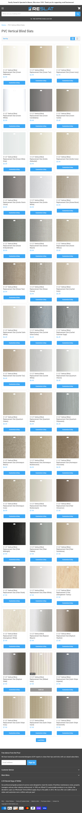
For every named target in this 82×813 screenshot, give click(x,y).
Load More (41, 740)
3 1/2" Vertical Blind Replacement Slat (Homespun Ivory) (13, 506)
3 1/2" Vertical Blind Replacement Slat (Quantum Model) (40, 419)
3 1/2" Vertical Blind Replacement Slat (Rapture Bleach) (39, 636)
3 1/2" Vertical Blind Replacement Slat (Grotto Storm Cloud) (14, 202)
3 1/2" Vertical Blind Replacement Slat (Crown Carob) (65, 116)
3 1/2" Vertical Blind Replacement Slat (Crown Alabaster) (12, 72)
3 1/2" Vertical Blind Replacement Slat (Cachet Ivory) (65, 289)
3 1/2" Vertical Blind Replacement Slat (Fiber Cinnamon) (64, 506)
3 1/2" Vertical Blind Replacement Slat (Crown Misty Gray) (14, 159)
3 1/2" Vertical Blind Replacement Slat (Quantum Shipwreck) (66, 419)
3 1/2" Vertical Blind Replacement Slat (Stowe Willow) (65, 246)
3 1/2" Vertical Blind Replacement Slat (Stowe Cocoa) (39, 289)
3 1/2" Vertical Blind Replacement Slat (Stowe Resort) (39, 246)
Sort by (5, 39)
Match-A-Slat (35, 801)
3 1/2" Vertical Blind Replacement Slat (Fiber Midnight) (11, 549)
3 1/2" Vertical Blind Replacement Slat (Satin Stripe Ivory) (14, 723)
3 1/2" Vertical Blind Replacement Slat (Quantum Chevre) (66, 376)
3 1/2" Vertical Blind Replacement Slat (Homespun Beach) (13, 462)
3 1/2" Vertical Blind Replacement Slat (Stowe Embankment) (12, 246)
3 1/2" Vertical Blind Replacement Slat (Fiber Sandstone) (64, 549)
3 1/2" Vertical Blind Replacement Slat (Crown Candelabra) (39, 116)
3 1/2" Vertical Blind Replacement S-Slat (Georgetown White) (10, 636)
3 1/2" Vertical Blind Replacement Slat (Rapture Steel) (12, 679)
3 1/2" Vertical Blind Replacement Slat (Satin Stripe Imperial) (67, 679)
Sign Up (32, 762)
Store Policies (10, 801)
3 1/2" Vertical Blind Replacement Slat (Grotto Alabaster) (39, 159)
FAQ (3, 801)
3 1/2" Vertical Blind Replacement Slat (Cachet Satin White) (14, 332)
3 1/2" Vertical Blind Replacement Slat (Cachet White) (39, 376)
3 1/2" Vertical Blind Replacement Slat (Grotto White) (39, 202)
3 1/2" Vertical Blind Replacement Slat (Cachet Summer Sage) (65, 332)
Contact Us (56, 801)
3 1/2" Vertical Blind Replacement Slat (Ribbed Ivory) (39, 679)
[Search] (77, 14)
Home (4, 25)
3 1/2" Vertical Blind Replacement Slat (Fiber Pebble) (38, 549)
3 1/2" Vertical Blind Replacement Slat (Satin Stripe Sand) (40, 723)
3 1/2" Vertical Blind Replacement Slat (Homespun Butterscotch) (40, 462)
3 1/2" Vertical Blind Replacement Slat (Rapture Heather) (65, 636)
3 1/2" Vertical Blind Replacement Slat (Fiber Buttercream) (38, 506)
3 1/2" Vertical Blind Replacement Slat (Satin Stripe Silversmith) (67, 723)
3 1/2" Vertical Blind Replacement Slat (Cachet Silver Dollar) (39, 332)
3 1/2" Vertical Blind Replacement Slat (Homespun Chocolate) (66, 462)
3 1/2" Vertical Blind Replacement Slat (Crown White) (12, 116)
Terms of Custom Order (22, 801)
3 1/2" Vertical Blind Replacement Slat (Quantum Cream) (13, 419)
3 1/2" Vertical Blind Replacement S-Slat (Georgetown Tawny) (63, 592)
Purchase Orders (45, 801)
